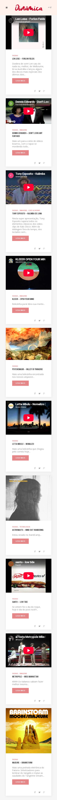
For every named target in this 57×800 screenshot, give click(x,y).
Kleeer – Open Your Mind (23, 298)
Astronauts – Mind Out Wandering (27, 529)
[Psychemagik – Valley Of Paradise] (28, 343)
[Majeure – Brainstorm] (28, 730)
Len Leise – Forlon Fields (23, 58)
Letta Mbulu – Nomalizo (23, 443)
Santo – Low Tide (20, 601)
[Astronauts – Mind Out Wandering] (28, 497)
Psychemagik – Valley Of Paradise (27, 369)
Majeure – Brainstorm (22, 762)
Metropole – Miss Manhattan (25, 676)
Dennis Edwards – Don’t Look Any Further (27, 134)
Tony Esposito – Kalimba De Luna (27, 213)
